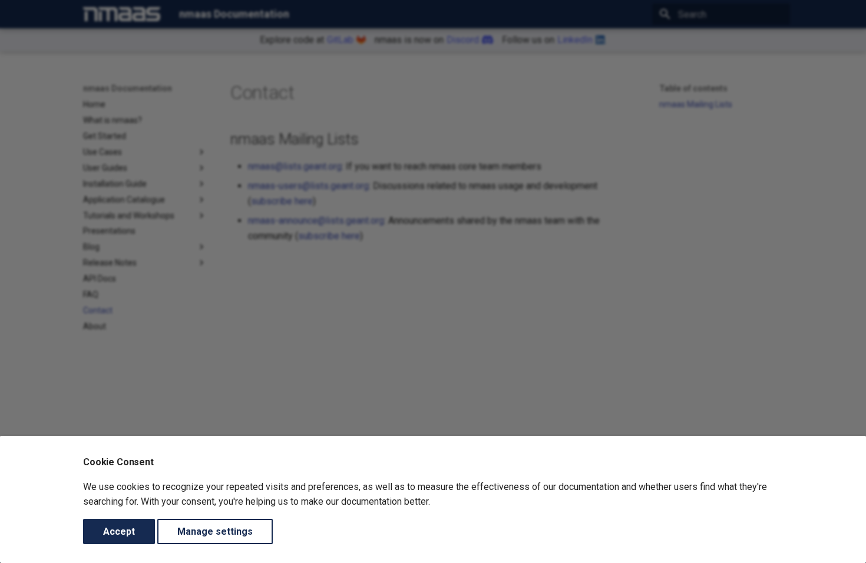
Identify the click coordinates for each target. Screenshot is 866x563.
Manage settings (215, 531)
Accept (119, 531)
